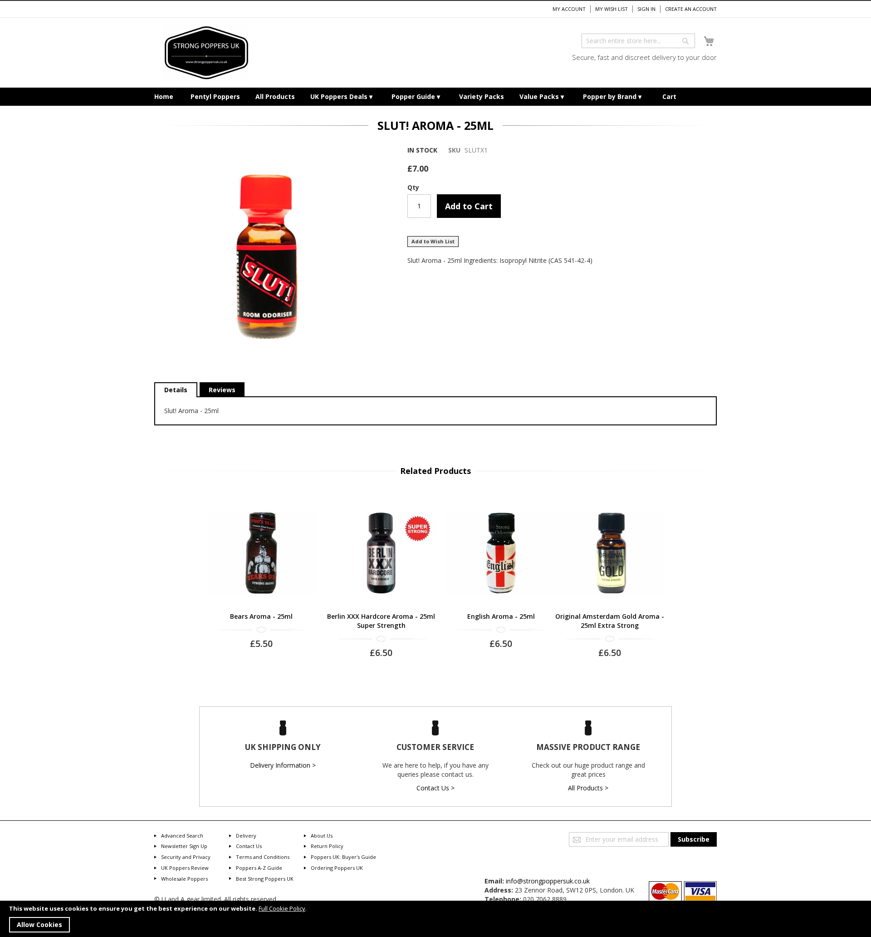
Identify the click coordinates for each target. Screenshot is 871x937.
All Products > (588, 788)
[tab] (175, 390)
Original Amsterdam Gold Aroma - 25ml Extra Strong (609, 621)
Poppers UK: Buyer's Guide (343, 856)
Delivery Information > (283, 765)
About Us (322, 835)
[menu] (435, 97)
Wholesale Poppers (184, 878)
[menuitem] (164, 97)
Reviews (222, 389)
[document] (435, 918)
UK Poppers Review (185, 867)
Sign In (646, 8)
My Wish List (611, 8)
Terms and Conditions (262, 856)
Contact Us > (435, 788)
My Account (569, 8)
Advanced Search (182, 835)
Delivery (246, 835)
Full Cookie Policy (282, 908)
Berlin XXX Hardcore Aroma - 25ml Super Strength (381, 621)
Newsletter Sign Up (184, 846)
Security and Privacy (185, 856)
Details (175, 389)
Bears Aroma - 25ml (261, 616)
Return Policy (327, 846)
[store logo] (206, 53)
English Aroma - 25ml (501, 616)
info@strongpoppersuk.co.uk (548, 881)
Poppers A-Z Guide (259, 867)
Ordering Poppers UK (337, 867)
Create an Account (691, 8)
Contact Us (249, 846)
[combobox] (638, 41)
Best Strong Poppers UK (265, 878)
